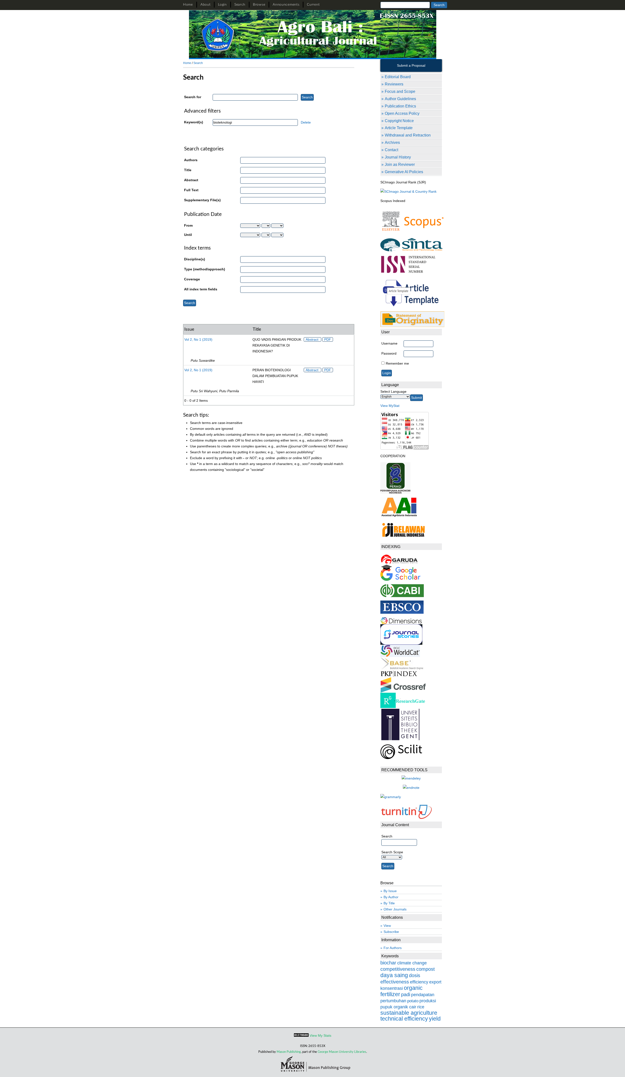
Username (389, 343)
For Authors (393, 948)
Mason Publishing (289, 1051)
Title (187, 170)
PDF (327, 339)
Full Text (191, 190)
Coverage (192, 279)
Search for (192, 97)
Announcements (286, 4)
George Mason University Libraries (342, 1051)
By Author (391, 897)
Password (388, 353)
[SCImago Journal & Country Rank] (408, 191)
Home (188, 4)
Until (188, 235)
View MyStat (389, 406)
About (205, 4)
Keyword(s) (193, 122)
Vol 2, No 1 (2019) (198, 339)
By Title (389, 903)
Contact (391, 150)
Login (222, 4)
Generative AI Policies (404, 171)
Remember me (397, 363)
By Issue (390, 891)
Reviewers (394, 84)
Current (313, 4)
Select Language (393, 391)
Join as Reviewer (400, 164)
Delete (306, 122)
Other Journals (395, 909)
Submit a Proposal (411, 65)
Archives (392, 142)
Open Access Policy (402, 113)
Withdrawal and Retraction (408, 135)
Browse (259, 4)
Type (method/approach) (204, 269)
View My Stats (320, 1035)
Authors (191, 160)
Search (239, 4)
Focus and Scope (400, 91)
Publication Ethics (400, 106)
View (387, 926)
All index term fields (200, 289)
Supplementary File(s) (202, 200)
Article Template (399, 128)
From (188, 225)
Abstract (191, 180)
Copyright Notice (399, 120)
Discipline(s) (194, 259)
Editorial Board (398, 76)
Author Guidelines (400, 98)
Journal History (398, 157)
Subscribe (391, 932)
